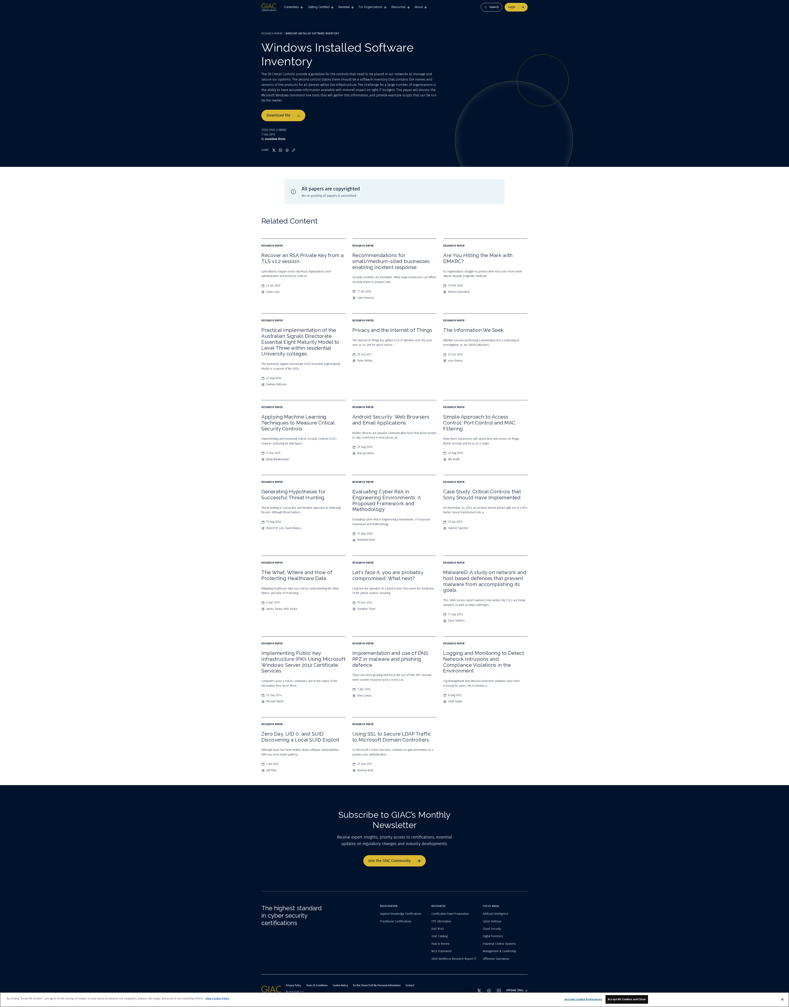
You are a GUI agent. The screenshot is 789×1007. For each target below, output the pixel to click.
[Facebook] (489, 990)
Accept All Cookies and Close (627, 999)
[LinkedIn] (498, 990)
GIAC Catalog (439, 936)
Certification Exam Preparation (450, 914)
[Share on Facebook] (287, 150)
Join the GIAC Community (389, 860)
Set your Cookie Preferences (583, 999)
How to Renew (440, 944)
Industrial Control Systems (499, 944)
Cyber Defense (492, 921)
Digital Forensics (493, 936)
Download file (278, 115)
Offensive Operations (496, 959)
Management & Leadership (499, 951)
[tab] (293, 7)
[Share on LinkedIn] (280, 150)
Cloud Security (492, 929)
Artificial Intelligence (495, 914)
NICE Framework (441, 951)
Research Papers (272, 33)
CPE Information (441, 921)
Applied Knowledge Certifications (400, 914)
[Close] (782, 999)
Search (494, 7)
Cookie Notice (340, 985)
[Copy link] (294, 150)
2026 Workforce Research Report (452, 959)
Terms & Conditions (317, 985)
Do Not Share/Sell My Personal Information (377, 985)
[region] (394, 999)
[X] (479, 990)
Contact (410, 985)
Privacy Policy (293, 985)
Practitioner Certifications (395, 921)
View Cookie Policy (217, 998)
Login (511, 7)
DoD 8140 (437, 929)
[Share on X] (274, 150)
